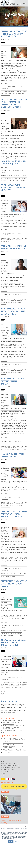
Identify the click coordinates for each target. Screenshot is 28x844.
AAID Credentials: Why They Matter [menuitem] (10, 765)
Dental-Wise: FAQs (7, 782)
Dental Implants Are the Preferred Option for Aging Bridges (14, 34)
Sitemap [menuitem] (3, 773)
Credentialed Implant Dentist (15, 635)
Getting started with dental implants (15, 92)
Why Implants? (7, 752)
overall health (8, 724)
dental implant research (8, 93)
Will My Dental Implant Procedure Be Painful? (13, 247)
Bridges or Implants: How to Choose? (13, 749)
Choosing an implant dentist (9, 177)
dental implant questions (8, 340)
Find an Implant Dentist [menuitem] (7, 769)
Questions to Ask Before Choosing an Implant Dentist (14, 584)
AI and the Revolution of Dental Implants (15, 751)
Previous (3, 691)
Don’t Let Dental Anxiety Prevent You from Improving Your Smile (14, 514)
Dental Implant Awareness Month (15, 180)
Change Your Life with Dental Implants (13, 455)
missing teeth (9, 486)
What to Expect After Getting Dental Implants (12, 381)
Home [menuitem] (2, 761)
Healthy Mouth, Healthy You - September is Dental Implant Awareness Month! (14, 103)
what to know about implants (10, 239)
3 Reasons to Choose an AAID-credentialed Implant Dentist (13, 642)
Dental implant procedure (18, 449)
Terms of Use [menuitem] (4, 771)
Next (2, 695)
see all (2, 733)
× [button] (25, 826)
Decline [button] (17, 841)
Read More (4, 83)
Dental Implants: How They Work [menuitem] (9, 763)
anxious (3, 528)
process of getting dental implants (5, 532)
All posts (3, 693)
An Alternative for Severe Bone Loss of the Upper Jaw (13, 187)
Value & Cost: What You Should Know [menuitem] (11, 767)
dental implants (5, 601)
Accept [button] (10, 841)
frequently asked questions (9, 618)
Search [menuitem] (3, 775)
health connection (16, 178)
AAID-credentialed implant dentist (11, 427)
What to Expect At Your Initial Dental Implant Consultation (13, 311)
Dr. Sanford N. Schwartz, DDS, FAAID (16, 615)
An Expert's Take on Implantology (12, 738)
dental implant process (8, 447)
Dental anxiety (11, 576)
